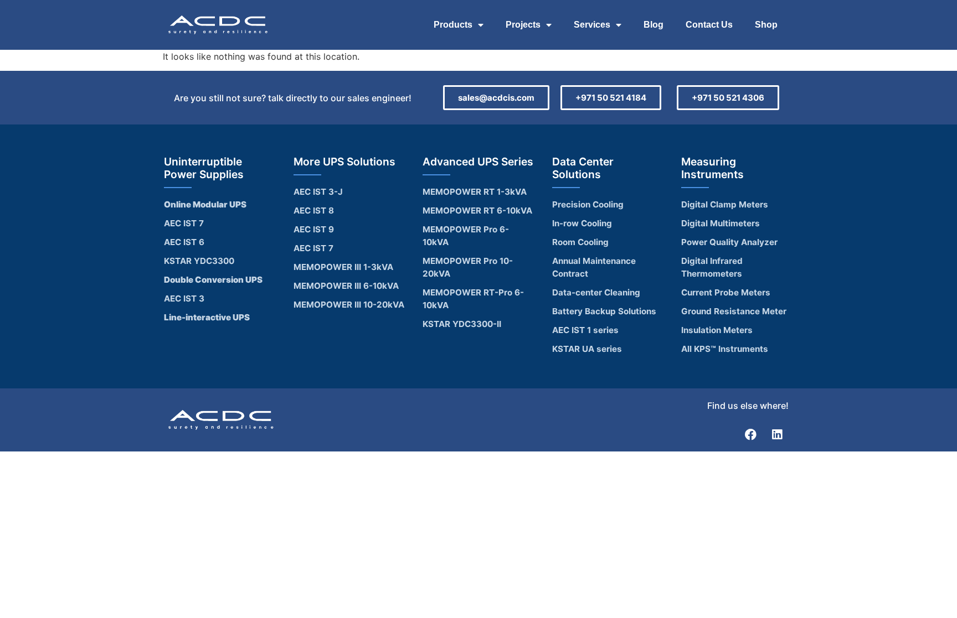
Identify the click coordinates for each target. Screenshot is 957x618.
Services (592, 24)
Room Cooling (580, 242)
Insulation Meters (717, 330)
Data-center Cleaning (596, 292)
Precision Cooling (588, 204)
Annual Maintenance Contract (594, 267)
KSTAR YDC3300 (199, 261)
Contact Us (709, 24)
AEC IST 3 (184, 298)
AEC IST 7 (184, 223)
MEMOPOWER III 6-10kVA (346, 286)
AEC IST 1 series (585, 330)
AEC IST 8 (314, 210)
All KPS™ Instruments (724, 349)
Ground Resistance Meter (733, 311)
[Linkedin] (777, 434)
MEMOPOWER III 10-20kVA (349, 304)
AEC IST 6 (184, 242)
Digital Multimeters (720, 223)
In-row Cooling (582, 223)
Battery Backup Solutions (604, 311)
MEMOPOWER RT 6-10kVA (477, 210)
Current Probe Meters (725, 292)
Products (453, 24)
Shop (766, 24)
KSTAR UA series (587, 349)
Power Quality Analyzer (729, 242)
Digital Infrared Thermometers (712, 267)
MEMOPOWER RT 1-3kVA (475, 191)
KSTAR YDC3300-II (462, 324)
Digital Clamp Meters (724, 204)
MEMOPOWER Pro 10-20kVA (468, 267)
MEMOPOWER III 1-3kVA (343, 267)
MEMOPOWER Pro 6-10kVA (466, 235)
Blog (653, 24)
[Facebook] (751, 434)
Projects (523, 24)
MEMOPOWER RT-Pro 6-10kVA (473, 298)
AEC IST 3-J (318, 191)
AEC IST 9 (314, 229)
